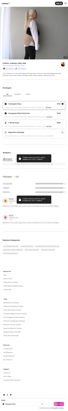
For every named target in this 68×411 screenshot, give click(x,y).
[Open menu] (65, 3)
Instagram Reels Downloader (12, 332)
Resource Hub (7, 278)
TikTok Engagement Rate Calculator (14, 317)
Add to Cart (58, 404)
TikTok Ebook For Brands (10, 282)
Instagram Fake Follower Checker (13, 306)
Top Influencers (8, 352)
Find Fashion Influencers (32, 250)
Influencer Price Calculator (11, 302)
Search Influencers (8, 356)
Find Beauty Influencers (48, 250)
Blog (4, 275)
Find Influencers (8, 348)
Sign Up (59, 3)
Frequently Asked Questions (11, 380)
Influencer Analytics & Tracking (12, 328)
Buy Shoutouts (7, 359)
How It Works (7, 376)
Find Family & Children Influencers (13, 250)
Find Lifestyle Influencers (10, 253)
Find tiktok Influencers (27, 246)
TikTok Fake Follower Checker (12, 310)
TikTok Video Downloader (11, 335)
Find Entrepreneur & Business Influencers (47, 246)
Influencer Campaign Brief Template (14, 321)
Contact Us (6, 372)
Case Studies (7, 289)
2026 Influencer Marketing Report (13, 286)
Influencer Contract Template (12, 324)
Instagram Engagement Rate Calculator (15, 313)
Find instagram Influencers (10, 246)
